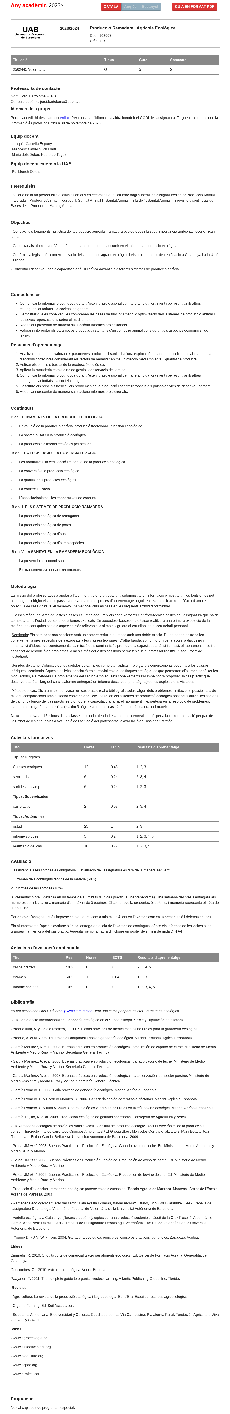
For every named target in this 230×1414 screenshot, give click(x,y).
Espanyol (150, 7)
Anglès (130, 7)
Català (111, 7)
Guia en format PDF (194, 7)
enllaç (65, 118)
